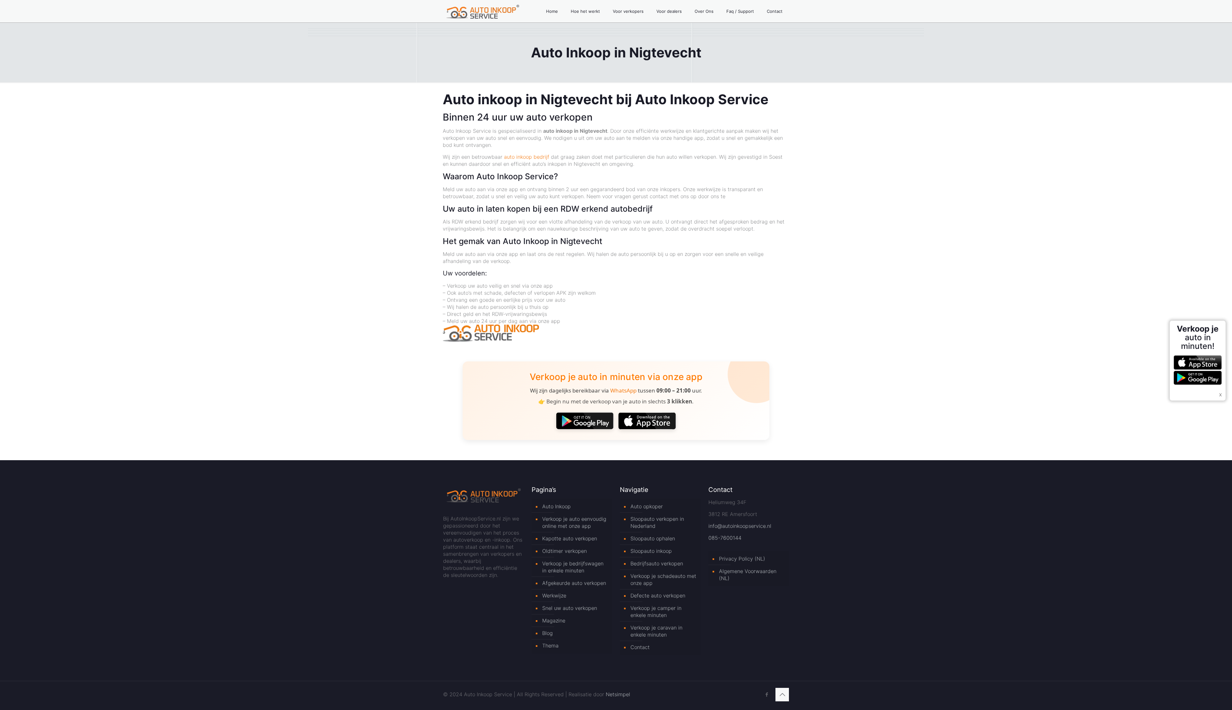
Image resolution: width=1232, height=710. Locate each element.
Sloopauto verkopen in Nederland (657, 522)
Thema (550, 645)
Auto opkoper (646, 506)
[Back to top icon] (782, 694)
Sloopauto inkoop (651, 551)
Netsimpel (618, 694)
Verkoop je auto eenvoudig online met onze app (574, 522)
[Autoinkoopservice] (482, 11)
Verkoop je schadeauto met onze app (663, 579)
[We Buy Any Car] (491, 340)
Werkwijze (554, 595)
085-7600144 (724, 538)
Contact (640, 647)
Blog (547, 633)
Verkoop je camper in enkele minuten (655, 611)
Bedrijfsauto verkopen (656, 563)
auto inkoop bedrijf (526, 157)
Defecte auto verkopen (657, 595)
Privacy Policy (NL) (742, 558)
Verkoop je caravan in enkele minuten (656, 631)
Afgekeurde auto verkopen (574, 583)
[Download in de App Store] (647, 420)
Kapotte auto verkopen (569, 538)
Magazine (553, 620)
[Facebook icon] (766, 694)
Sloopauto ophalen (652, 538)
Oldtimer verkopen (564, 551)
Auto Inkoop (556, 506)
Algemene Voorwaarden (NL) (747, 574)
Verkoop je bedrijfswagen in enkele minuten (572, 567)
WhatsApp (623, 390)
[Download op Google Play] (585, 420)
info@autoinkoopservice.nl (739, 526)
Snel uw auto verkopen (569, 608)
